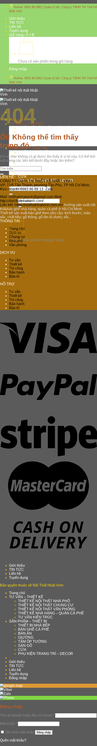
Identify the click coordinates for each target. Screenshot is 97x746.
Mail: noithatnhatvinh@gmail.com (26, 197)
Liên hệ (15, 27)
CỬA (22, 176)
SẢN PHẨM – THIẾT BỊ (28, 621)
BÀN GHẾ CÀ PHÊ (33, 629)
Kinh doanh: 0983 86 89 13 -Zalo (26, 189)
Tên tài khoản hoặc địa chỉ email (27, 715)
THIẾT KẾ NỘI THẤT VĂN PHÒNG (46, 609)
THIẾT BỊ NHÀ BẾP (34, 152)
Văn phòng (18, 245)
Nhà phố (16, 241)
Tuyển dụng (18, 31)
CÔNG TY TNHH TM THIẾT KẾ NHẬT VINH (36, 181)
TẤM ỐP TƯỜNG (32, 641)
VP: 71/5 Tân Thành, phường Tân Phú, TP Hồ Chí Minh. (45, 185)
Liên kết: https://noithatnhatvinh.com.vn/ (31, 205)
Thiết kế (15, 264)
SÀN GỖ (25, 172)
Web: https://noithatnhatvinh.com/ (31, 199)
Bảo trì (14, 276)
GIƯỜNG (25, 164)
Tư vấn (15, 260)
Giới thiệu (17, 18)
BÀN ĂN (25, 633)
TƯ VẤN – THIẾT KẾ (26, 597)
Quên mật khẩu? (13, 740)
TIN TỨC (16, 23)
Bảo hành (17, 272)
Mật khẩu (8, 724)
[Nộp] (11, 194)
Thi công (16, 268)
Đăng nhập (44, 732)
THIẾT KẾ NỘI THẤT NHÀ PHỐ (44, 128)
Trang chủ (17, 593)
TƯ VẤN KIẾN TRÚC (35, 144)
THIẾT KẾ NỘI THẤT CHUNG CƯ (46, 132)
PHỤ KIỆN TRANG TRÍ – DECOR (45, 654)
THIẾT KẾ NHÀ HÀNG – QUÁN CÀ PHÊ (51, 613)
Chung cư (17, 237)
